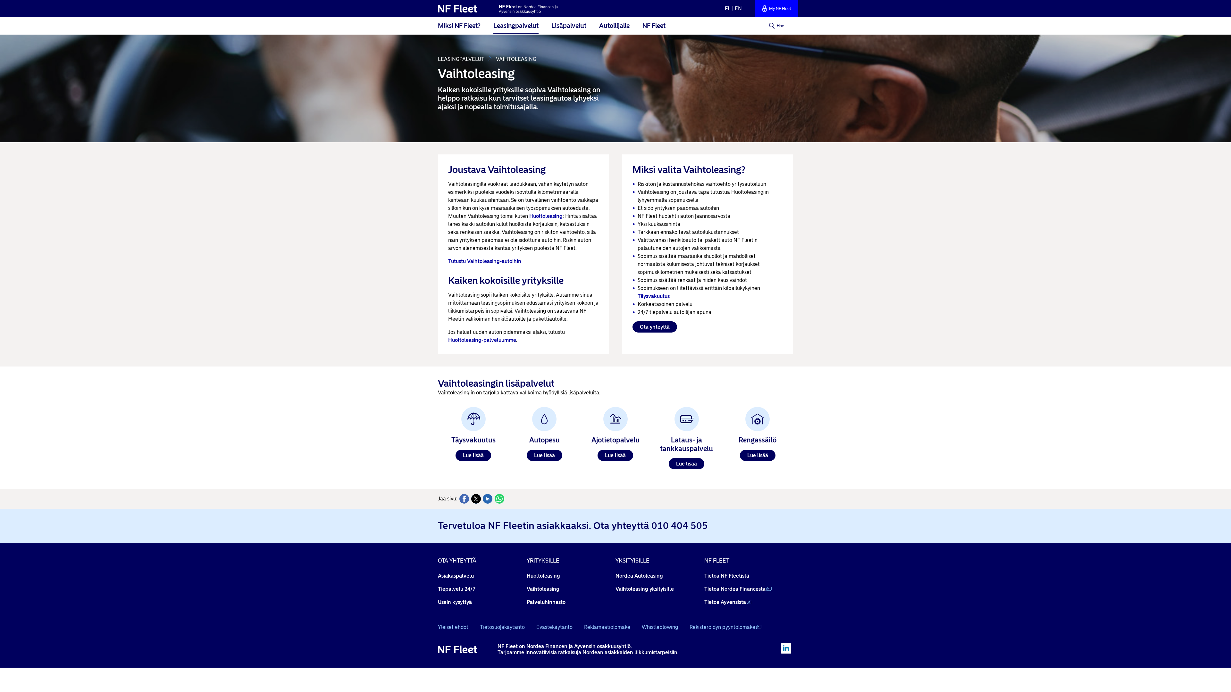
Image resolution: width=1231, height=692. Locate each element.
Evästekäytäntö (554, 627)
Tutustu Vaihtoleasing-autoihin (484, 261)
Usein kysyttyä (455, 602)
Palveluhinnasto (546, 602)
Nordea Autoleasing (639, 576)
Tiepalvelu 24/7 (456, 589)
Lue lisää (473, 455)
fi (727, 8)
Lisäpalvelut (568, 25)
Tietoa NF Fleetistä (726, 576)
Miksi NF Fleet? (459, 25)
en (738, 8)
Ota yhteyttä (655, 327)
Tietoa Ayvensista (725, 602)
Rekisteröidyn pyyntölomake (722, 627)
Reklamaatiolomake (607, 627)
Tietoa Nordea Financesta (735, 589)
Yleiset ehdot (453, 627)
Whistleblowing (660, 627)
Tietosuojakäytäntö (502, 627)
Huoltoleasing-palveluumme (482, 340)
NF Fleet (654, 25)
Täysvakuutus (654, 296)
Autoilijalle (614, 25)
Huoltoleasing (546, 216)
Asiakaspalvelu (456, 576)
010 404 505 (679, 525)
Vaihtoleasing (543, 589)
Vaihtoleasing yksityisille (645, 589)
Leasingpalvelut (516, 25)
